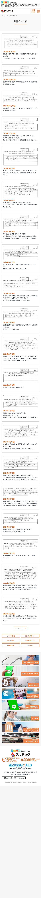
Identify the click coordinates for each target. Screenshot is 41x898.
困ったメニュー (30, 636)
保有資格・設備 (32, 772)
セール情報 (10, 641)
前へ (18, 628)
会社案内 (30, 645)
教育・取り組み (15, 774)
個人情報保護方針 (25, 774)
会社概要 (6, 772)
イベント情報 (11, 636)
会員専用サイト (30, 641)
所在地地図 (13, 772)
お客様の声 (10, 645)
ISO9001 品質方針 (22, 772)
